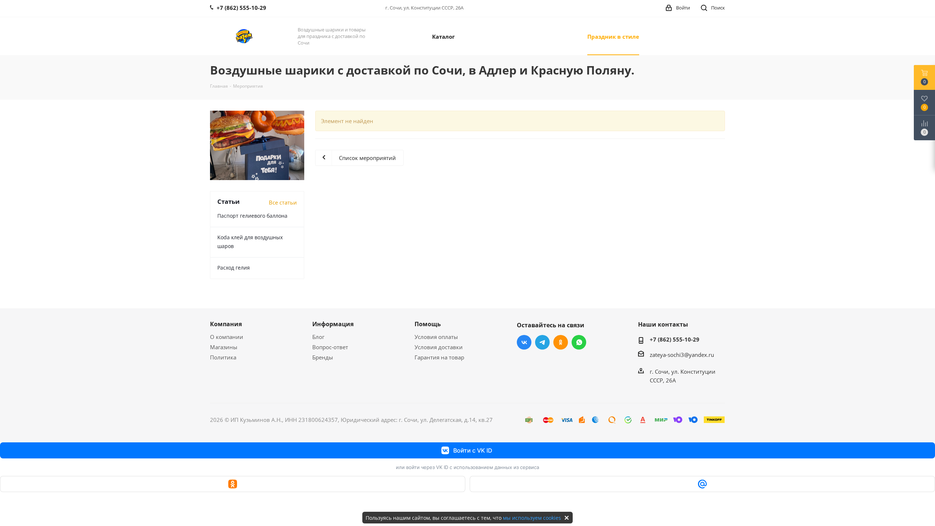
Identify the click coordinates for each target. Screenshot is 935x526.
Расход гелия (233, 267)
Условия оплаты (436, 336)
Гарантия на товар (439, 357)
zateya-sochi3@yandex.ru (682, 354)
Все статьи (283, 202)
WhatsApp (579, 342)
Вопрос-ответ (330, 347)
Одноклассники (560, 342)
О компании (226, 336)
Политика (223, 357)
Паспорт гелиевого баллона (252, 215)
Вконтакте (524, 342)
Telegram (542, 342)
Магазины (223, 347)
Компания (226, 324)
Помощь (428, 324)
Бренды (322, 357)
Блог (318, 336)
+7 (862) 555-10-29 (674, 339)
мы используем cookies (532, 517)
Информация (333, 324)
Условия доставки (439, 347)
